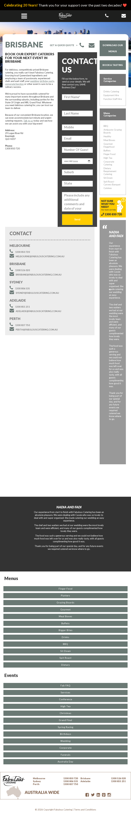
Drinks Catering (111, 91)
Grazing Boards (65, 602)
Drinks (65, 637)
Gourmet (65, 609)
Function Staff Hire (113, 99)
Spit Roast (65, 657)
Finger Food (109, 154)
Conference (65, 699)
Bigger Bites (65, 630)
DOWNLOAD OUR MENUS (113, 48)
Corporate (66, 747)
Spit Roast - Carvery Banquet (112, 183)
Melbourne (39, 778)
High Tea (108, 158)
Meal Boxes (109, 140)
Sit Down (108, 177)
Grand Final (65, 720)
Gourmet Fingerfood (109, 145)
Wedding (65, 741)
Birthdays (65, 734)
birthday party (47, 81)
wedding (34, 81)
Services (65, 692)
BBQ (106, 126)
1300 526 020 (22, 270)
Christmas (65, 713)
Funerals (65, 754)
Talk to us (28, 120)
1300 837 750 (22, 325)
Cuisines (108, 188)
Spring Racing (65, 727)
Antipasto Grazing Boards (113, 131)
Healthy (107, 136)
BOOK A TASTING (113, 65)
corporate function (14, 84)
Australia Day (65, 761)
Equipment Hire (111, 95)
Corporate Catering (109, 163)
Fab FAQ (65, 685)
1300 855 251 (22, 306)
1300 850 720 (22, 252)
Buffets (107, 150)
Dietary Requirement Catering (110, 171)
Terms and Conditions (85, 809)
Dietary (65, 664)
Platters (65, 595)
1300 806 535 (22, 288)
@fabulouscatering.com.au (40, 256)
